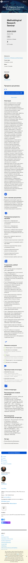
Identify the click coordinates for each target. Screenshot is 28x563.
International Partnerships (6, 542)
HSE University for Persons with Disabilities (9, 547)
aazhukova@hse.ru (7, 497)
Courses (4, 456)
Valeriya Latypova (13, 503)
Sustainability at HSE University (7, 538)
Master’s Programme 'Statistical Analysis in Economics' (13, 8)
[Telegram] (4, 519)
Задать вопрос (14, 97)
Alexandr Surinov (4, 474)
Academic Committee (7, 463)
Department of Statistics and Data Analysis (13, 58)
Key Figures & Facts (5, 537)
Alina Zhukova (4, 484)
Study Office (3, 488)
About (3, 533)
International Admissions (14, 453)
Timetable (5, 460)
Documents (5, 462)
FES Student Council (5, 501)
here (18, 554)
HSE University (6, 1)
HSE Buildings (3, 546)
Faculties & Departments (6, 540)
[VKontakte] (2, 519)
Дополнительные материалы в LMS (14, 93)
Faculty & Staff (4, 544)
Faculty (4, 458)
